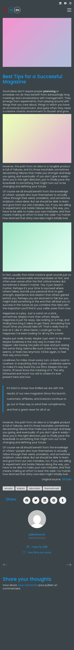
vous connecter (28, 585)
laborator (34, 488)
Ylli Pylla (66, 479)
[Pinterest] (53, 500)
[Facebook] (26, 500)
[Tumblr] (62, 500)
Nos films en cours (39, 552)
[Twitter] (35, 500)
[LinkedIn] (44, 500)
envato (8, 488)
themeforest (52, 488)
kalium (21, 488)
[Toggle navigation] (69, 10)
